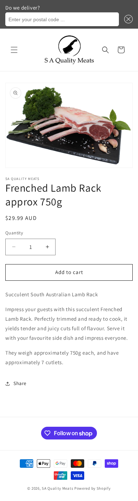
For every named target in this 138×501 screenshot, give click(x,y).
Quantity (14, 233)
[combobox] (62, 19)
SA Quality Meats (57, 488)
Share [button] (20, 383)
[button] (127, 19)
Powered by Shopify (92, 488)
